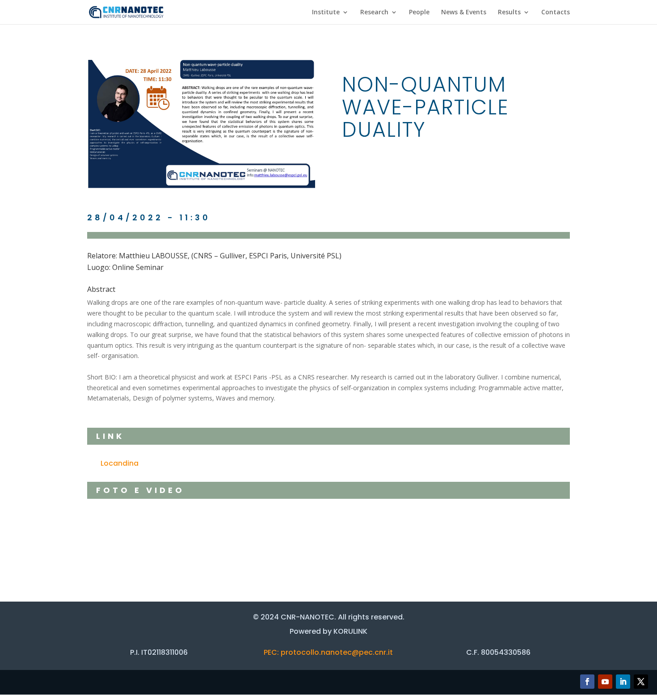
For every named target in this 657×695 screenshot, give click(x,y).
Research (374, 12)
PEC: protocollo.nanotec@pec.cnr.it (328, 652)
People (419, 12)
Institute (326, 12)
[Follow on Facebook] (587, 681)
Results (509, 12)
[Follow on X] (641, 681)
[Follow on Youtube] (605, 681)
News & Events (463, 12)
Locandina (120, 463)
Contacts (555, 12)
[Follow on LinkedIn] (623, 681)
